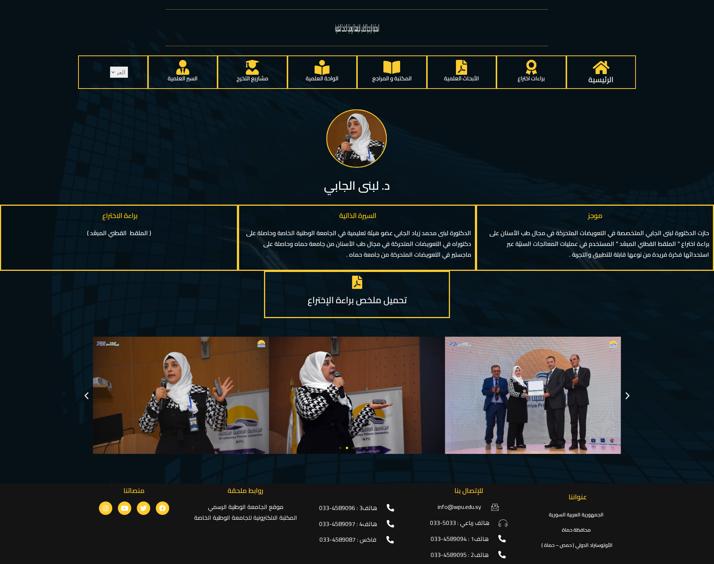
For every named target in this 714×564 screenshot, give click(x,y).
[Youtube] (124, 508)
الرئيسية (601, 79)
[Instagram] (105, 508)
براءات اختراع (531, 78)
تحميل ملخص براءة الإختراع (357, 300)
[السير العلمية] (182, 67)
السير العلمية (182, 78)
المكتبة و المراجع (392, 78)
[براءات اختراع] (531, 67)
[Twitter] (143, 508)
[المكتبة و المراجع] (392, 67)
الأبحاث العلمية (461, 78)
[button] (86, 395)
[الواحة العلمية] (322, 67)
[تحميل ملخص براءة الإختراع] (357, 282)
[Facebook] (162, 508)
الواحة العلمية (322, 78)
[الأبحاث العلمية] (461, 67)
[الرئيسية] (601, 67)
